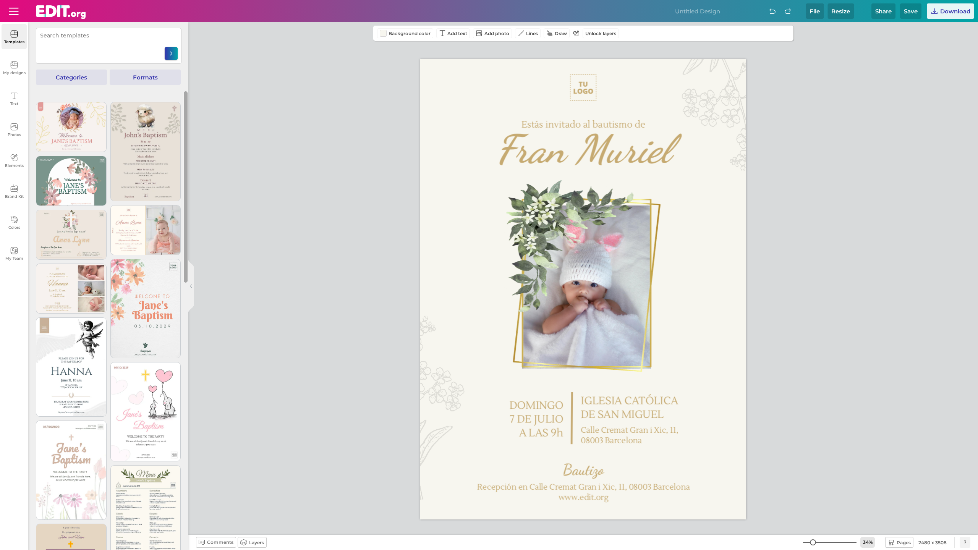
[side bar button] (191, 286)
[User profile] (13, 11)
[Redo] (787, 11)
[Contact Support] (965, 542)
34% (868, 542)
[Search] (171, 53)
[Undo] (772, 11)
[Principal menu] (61, 12)
